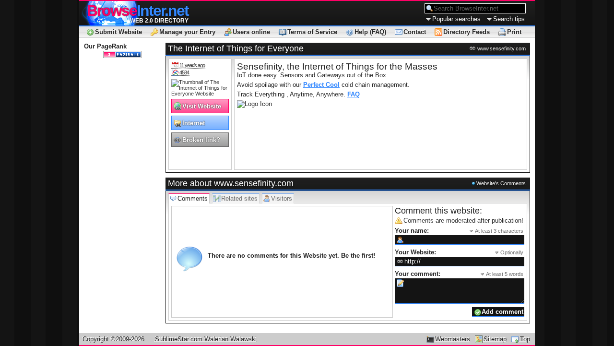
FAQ (353, 94)
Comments (192, 198)
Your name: (459, 230)
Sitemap (495, 339)
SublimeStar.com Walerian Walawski (206, 339)
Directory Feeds (466, 32)
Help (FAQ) (370, 32)
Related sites (239, 198)
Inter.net (138, 10)
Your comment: (459, 273)
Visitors (281, 198)
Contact (414, 32)
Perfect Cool (321, 84)
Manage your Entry (187, 32)
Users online (251, 32)
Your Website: (459, 252)
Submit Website (118, 32)
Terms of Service (312, 32)
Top (525, 339)
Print (514, 32)
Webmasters (452, 339)
